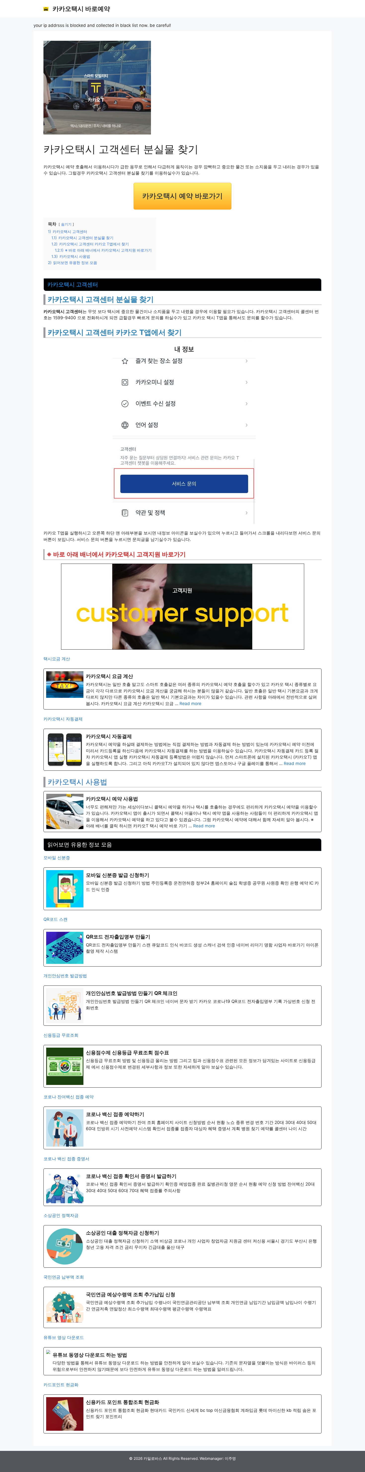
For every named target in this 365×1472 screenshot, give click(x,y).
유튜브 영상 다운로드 (63, 1337)
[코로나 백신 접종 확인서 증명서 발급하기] (182, 1187)
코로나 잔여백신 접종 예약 (68, 1096)
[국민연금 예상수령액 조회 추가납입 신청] (182, 1307)
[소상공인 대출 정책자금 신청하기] (182, 1246)
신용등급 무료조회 (60, 1035)
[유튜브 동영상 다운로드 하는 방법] (182, 1361)
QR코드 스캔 (55, 919)
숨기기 (66, 224)
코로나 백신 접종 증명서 (66, 1158)
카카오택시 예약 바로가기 (182, 196)
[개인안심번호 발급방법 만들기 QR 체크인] (182, 1006)
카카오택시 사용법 (77, 781)
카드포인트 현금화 (60, 1384)
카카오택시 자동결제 (63, 718)
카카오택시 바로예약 (81, 8)
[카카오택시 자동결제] (182, 749)
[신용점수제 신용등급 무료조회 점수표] (182, 1066)
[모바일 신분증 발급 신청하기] (182, 889)
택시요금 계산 (56, 658)
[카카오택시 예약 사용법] (182, 811)
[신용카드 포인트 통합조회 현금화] (182, 1414)
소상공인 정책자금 (60, 1215)
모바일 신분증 (56, 857)
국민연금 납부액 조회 (63, 1277)
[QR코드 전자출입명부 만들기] (182, 947)
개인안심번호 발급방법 (65, 975)
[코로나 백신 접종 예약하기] (182, 1128)
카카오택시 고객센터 (72, 284)
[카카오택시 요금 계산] (182, 689)
